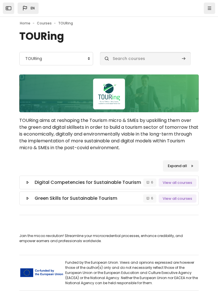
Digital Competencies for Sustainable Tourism (88, 182)
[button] (28, 8)
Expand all (177, 166)
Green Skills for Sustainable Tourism (76, 198)
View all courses (177, 182)
